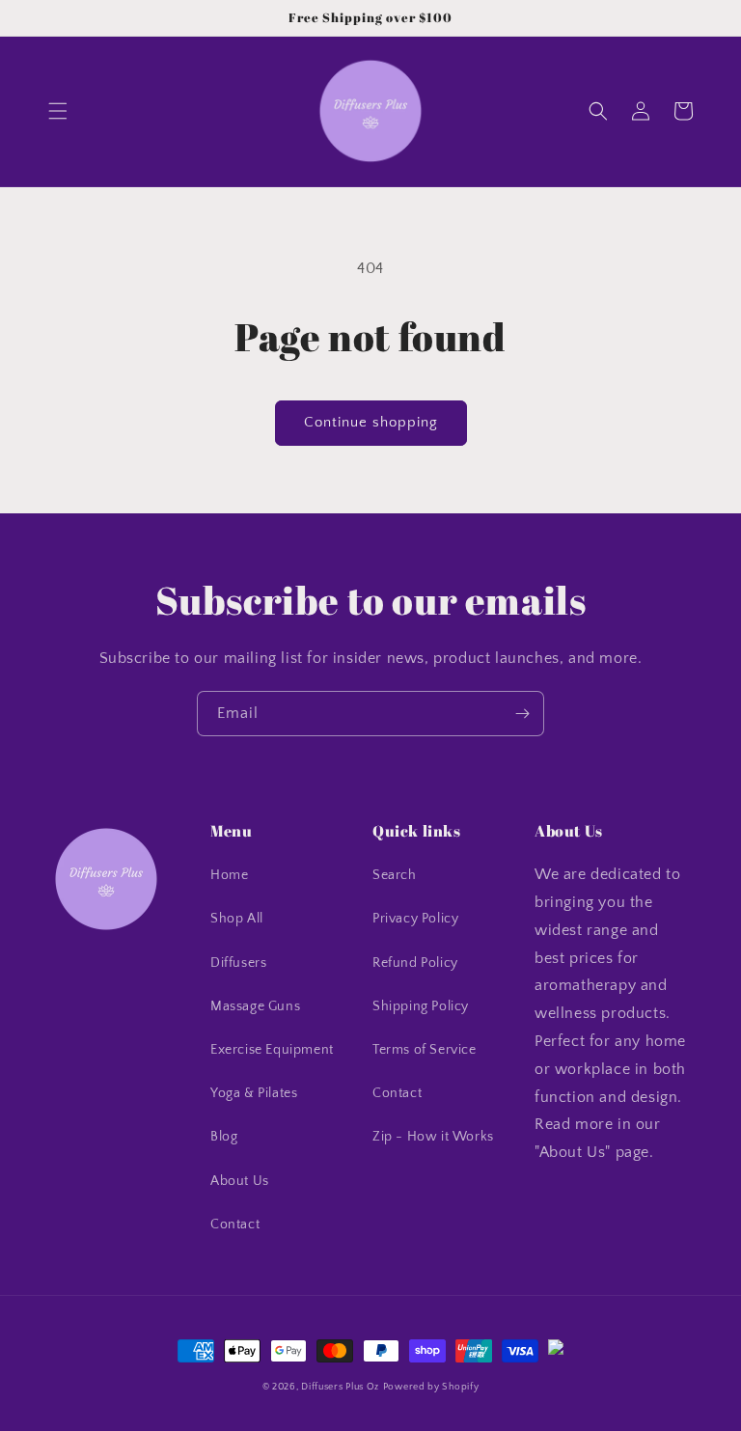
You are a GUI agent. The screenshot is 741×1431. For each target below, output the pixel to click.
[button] (58, 111)
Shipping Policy (420, 1006)
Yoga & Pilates (253, 1093)
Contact (235, 1224)
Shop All (236, 918)
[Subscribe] (522, 713)
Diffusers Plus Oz (340, 1387)
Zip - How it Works (433, 1136)
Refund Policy (415, 963)
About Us (239, 1181)
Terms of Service (424, 1050)
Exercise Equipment (272, 1050)
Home (229, 875)
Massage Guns (255, 1006)
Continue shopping (371, 422)
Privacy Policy (415, 918)
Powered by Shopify (431, 1387)
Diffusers (238, 963)
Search (394, 875)
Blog (223, 1136)
